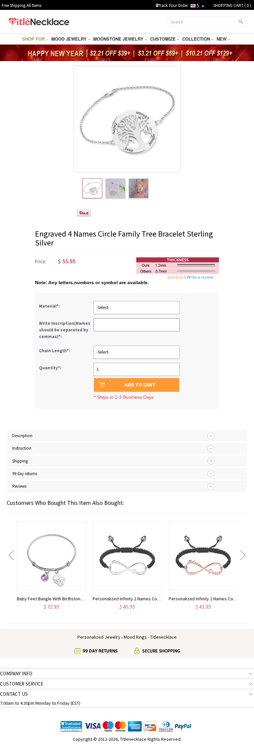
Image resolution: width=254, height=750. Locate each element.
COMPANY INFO (16, 673)
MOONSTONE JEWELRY (119, 39)
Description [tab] (22, 435)
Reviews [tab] (19, 486)
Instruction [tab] (21, 448)
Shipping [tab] (20, 461)
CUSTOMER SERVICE (21, 684)
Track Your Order (173, 5)
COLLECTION (196, 39)
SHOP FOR (34, 39)
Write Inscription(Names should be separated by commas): (64, 329)
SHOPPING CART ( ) (232, 5)
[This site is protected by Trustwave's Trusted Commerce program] (71, 726)
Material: (50, 306)
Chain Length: (55, 351)
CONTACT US (14, 694)
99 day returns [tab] (24, 473)
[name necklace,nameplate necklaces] (38, 21)
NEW (222, 39)
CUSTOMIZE (163, 39)
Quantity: (50, 368)
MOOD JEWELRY (69, 39)
